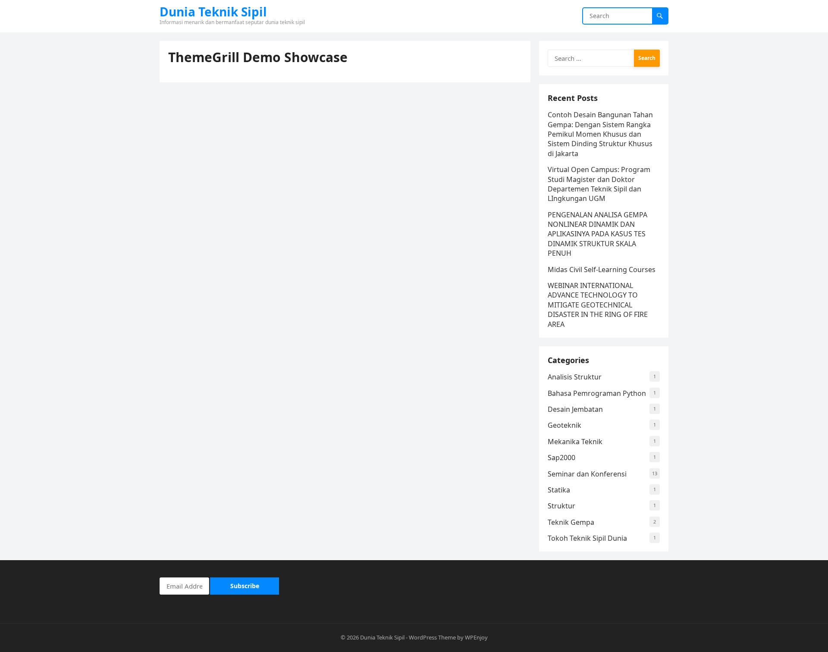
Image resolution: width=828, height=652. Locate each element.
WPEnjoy (476, 637)
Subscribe (244, 586)
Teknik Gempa (571, 522)
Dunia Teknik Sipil (213, 12)
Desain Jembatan (575, 409)
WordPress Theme (432, 637)
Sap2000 (561, 457)
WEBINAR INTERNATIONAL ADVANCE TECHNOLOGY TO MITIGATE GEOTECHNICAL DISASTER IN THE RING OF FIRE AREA (598, 305)
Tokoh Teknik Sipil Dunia (587, 538)
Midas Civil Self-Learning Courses (602, 269)
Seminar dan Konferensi (587, 474)
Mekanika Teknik (575, 441)
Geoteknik (564, 425)
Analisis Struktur (575, 377)
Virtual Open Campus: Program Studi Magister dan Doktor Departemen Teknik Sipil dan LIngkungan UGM (599, 184)
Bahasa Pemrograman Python (597, 393)
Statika (559, 490)
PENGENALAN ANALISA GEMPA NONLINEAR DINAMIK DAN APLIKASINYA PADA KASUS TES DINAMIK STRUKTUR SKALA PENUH (597, 234)
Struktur (561, 506)
